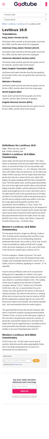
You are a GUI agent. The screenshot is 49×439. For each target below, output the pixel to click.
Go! (36, 360)
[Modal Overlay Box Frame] (24, 388)
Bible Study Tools (16, 364)
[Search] (46, 4)
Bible (4, 24)
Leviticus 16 (22, 24)
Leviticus (12, 24)
